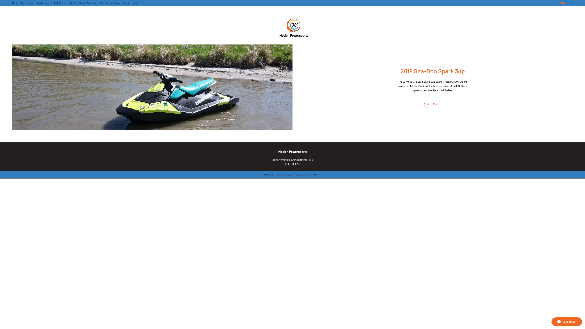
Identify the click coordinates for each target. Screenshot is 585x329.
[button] (558, 3)
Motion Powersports (293, 35)
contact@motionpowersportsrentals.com (293, 159)
